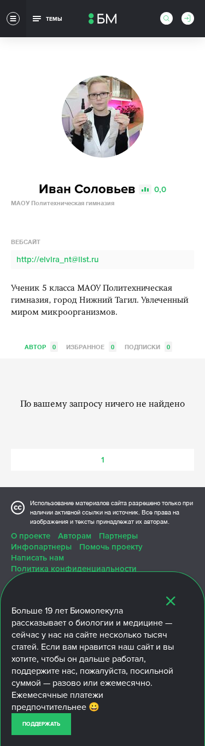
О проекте (30, 536)
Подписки (147, 346)
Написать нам (37, 558)
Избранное (90, 346)
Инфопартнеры (41, 547)
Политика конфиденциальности (74, 569)
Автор (40, 346)
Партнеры (118, 536)
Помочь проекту (111, 547)
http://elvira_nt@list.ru (57, 259)
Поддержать (41, 724)
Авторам (74, 536)
